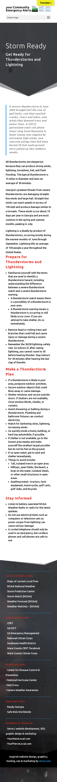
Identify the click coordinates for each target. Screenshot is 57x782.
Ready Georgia (15, 706)
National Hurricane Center (22, 680)
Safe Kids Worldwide (19, 711)
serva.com (45, 761)
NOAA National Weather (21, 586)
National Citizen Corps (20, 638)
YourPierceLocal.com (19, 743)
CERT (10, 623)
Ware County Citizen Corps (22, 653)
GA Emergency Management (23, 633)
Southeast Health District (21, 643)
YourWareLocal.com (18, 738)
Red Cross (13, 685)
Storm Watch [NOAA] (19, 596)
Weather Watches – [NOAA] (23, 606)
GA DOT (11, 628)
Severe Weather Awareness (22, 690)
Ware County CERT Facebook (23, 648)
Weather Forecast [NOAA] (22, 601)
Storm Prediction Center (21, 591)
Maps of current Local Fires (22, 581)
